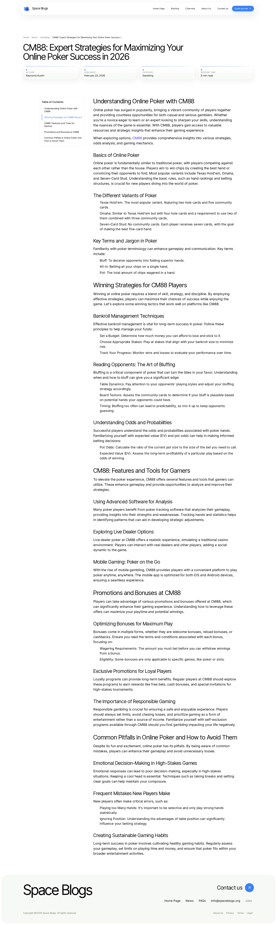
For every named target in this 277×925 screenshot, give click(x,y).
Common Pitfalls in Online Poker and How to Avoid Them (62, 139)
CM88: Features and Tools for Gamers (59, 125)
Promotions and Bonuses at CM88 (61, 132)
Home (26, 37)
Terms (240, 913)
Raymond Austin (35, 75)
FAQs (202, 900)
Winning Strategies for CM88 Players (63, 117)
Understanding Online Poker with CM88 (61, 110)
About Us (218, 913)
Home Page (172, 900)
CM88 (137, 138)
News (35, 37)
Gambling (45, 37)
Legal (250, 913)
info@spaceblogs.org (225, 900)
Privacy (230, 913)
